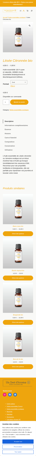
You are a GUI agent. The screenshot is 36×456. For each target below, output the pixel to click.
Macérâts (9, 411)
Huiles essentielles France (14, 406)
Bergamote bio (18, 315)
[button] (29, 25)
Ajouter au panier (19, 102)
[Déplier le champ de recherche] (32, 11)
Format (6, 84)
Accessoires (10, 417)
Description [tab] (9, 121)
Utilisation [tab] (8, 150)
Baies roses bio (18, 226)
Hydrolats (9, 414)
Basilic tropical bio (18, 270)
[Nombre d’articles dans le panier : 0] (27, 11)
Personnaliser (18, 446)
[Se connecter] (24, 11)
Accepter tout (18, 441)
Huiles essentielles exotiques (16, 17)
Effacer (13, 86)
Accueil (5, 17)
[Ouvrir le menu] (20, 11)
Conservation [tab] (10, 146)
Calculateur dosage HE (14, 419)
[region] (18, 438)
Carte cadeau (11, 404)
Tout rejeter (18, 452)
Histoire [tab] (8, 133)
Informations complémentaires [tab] (16, 125)
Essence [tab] (8, 129)
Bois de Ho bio (18, 359)
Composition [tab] (9, 142)
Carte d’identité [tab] (10, 138)
